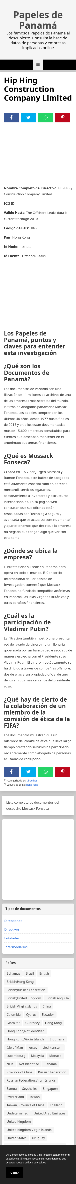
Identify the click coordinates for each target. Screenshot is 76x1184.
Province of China (20, 1072)
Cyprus (31, 1014)
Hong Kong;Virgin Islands (25, 1039)
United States (17, 1138)
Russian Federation (52, 1072)
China (46, 1006)
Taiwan (34, 1097)
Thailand (56, 1105)
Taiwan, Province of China (25, 1105)
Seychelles (29, 1088)
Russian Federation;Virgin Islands (31, 1080)
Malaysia (37, 1056)
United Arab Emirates (49, 1113)
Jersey (32, 1047)
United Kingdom (19, 1121)
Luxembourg (16, 1056)
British (44, 973)
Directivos (32, 780)
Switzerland (15, 1097)
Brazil (30, 973)
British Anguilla (58, 998)
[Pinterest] (63, 117)
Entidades (11, 938)
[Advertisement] (38, 151)
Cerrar (15, 1172)
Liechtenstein (52, 1047)
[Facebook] (11, 117)
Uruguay (38, 1138)
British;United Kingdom (24, 998)
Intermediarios (15, 947)
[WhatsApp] (45, 117)
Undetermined (17, 1113)
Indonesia (57, 1039)
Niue (10, 1064)
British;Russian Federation (26, 990)
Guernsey (32, 1023)
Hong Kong (32, 784)
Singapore (50, 1088)
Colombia (14, 1014)
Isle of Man (15, 1047)
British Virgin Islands (22, 1006)
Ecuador (48, 1014)
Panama (51, 1064)
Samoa (12, 1088)
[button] (38, 65)
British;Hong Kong (20, 982)
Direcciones (13, 920)
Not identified (29, 1064)
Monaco (55, 1056)
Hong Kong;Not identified (25, 1031)
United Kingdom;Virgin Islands (29, 1130)
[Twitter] (28, 117)
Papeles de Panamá (38, 20)
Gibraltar (13, 1023)
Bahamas (13, 973)
